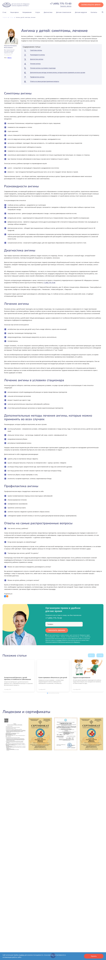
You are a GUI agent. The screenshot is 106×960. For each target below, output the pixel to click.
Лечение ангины (35, 64)
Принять (94, 956)
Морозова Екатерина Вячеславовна (10, 46)
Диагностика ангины (36, 59)
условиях (59, 640)
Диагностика (48, 12)
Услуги (37, 12)
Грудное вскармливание (81, 677)
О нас (4, 12)
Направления (27, 12)
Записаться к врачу (90, 5)
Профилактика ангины (37, 77)
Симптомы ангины (36, 50)
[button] (91, 655)
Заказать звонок (65, 6)
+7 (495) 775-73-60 (60, 3)
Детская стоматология (63, 12)
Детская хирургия (81, 12)
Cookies (21, 955)
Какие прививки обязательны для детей (52, 677)
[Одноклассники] (7, 596)
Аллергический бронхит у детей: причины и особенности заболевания (17, 678)
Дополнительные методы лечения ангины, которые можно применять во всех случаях (57, 72)
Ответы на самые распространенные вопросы (44, 81)
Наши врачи (14, 12)
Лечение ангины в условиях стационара (43, 68)
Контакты (94, 12)
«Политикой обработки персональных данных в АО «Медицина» (62, 642)
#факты (9, 57)
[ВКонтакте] (5, 596)
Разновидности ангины (37, 55)
